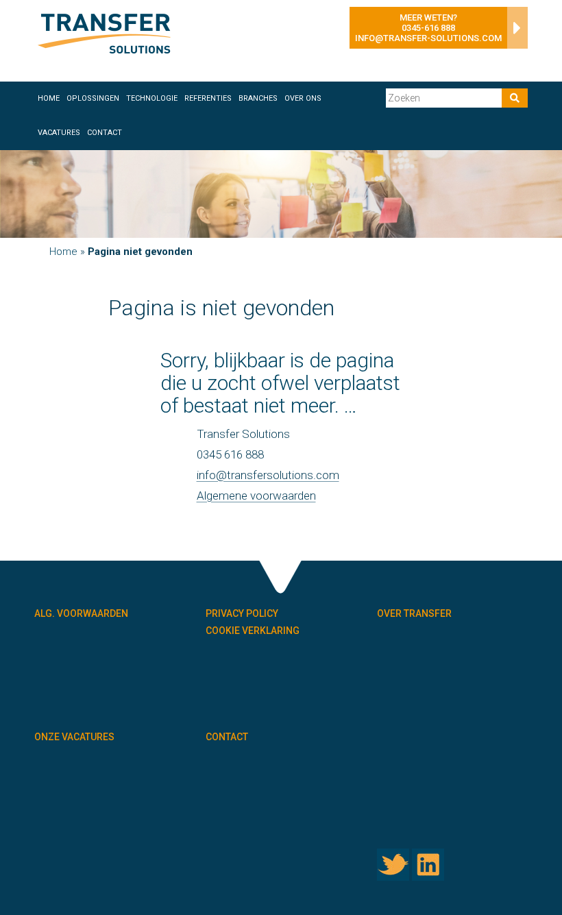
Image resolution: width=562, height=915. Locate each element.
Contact (104, 132)
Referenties (208, 98)
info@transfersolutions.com (268, 475)
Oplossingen (92, 98)
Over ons (302, 98)
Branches (258, 98)
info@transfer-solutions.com (428, 38)
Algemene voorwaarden (256, 495)
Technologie (152, 98)
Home (49, 98)
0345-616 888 (428, 28)
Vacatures (59, 132)
